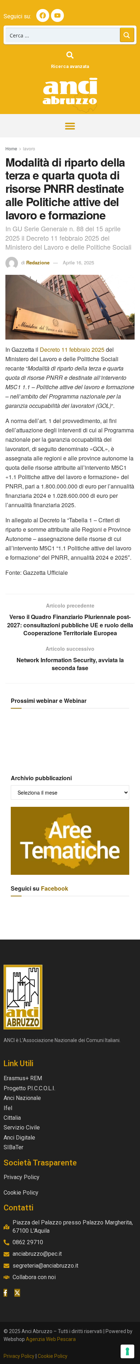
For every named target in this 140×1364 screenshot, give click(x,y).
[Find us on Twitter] (17, 1293)
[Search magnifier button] (127, 35)
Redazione (38, 262)
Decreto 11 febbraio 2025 (72, 349)
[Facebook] (42, 15)
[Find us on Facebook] (5, 1293)
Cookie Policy (52, 1356)
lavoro (29, 148)
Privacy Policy (19, 1356)
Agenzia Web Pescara (51, 1339)
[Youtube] (57, 15)
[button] (70, 126)
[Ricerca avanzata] (70, 55)
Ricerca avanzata (70, 66)
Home (11, 148)
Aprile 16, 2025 (78, 262)
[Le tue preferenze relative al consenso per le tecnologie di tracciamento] (127, 1351)
